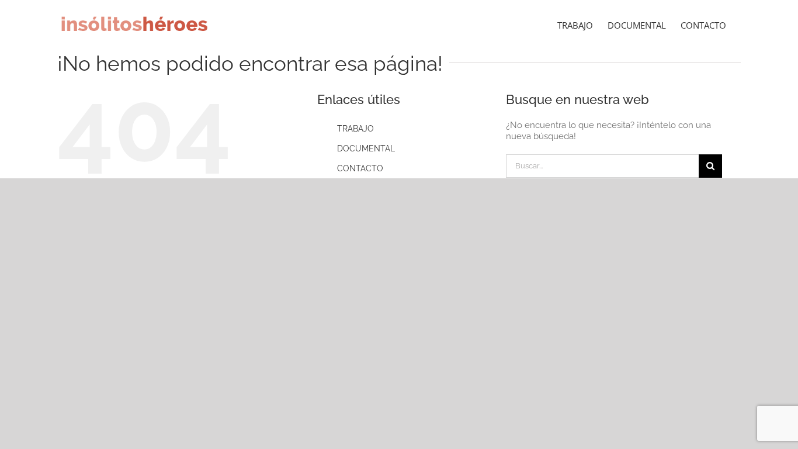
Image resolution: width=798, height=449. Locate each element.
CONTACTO (360, 168)
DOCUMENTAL (366, 148)
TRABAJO (355, 128)
